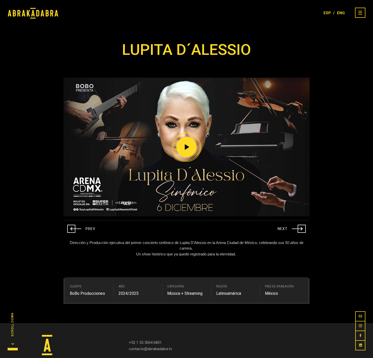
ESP (327, 13)
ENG (341, 13)
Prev (81, 227)
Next (292, 227)
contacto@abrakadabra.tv (150, 349)
